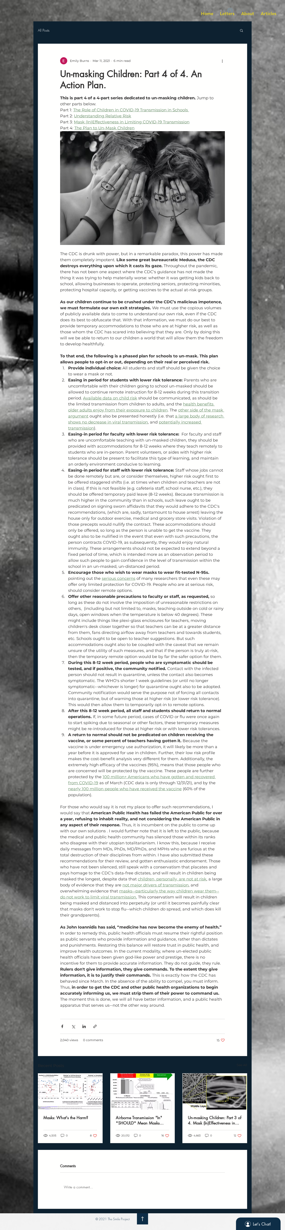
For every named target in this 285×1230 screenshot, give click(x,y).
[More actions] (222, 60)
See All (242, 1065)
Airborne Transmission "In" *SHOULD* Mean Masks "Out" (139, 1120)
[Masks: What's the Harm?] (70, 1091)
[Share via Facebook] (62, 1026)
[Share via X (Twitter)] (73, 1026)
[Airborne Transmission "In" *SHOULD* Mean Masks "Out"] (142, 1091)
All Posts (43, 30)
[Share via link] (95, 1026)
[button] (241, 30)
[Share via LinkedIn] (84, 1026)
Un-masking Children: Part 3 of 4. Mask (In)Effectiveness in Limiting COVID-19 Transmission (214, 1120)
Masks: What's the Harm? (65, 1117)
